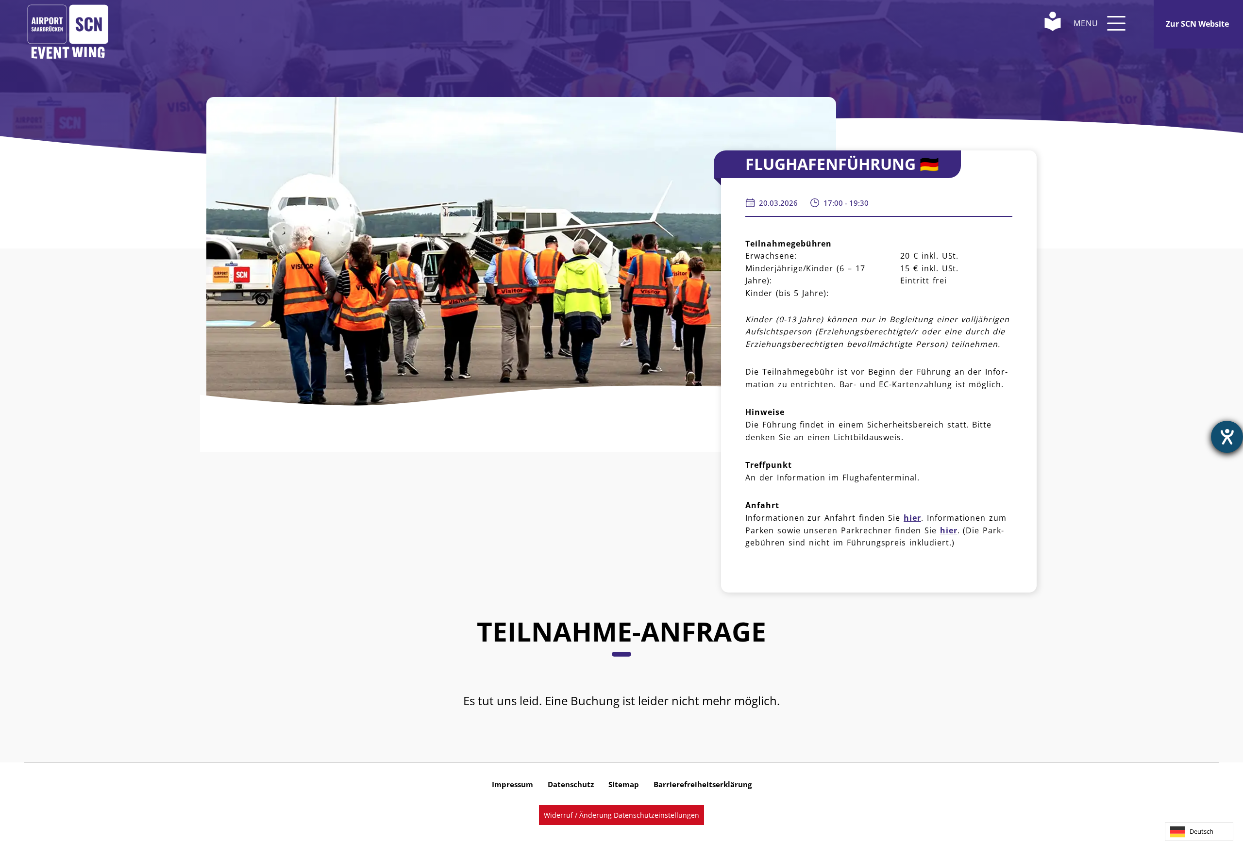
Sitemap (623, 784)
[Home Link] (68, 23)
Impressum (512, 784)
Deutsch (1201, 831)
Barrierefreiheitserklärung (703, 784)
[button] (1116, 23)
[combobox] (1199, 831)
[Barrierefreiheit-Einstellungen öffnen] (1227, 437)
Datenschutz (571, 784)
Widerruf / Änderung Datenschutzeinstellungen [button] (621, 815)
